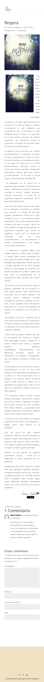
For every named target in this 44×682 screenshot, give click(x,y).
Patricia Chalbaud (14, 27)
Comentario (9, 566)
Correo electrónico (12, 602)
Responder (35, 541)
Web (6, 613)
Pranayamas (9, 30)
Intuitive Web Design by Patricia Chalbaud (22, 679)
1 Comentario (21, 30)
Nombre (8, 592)
